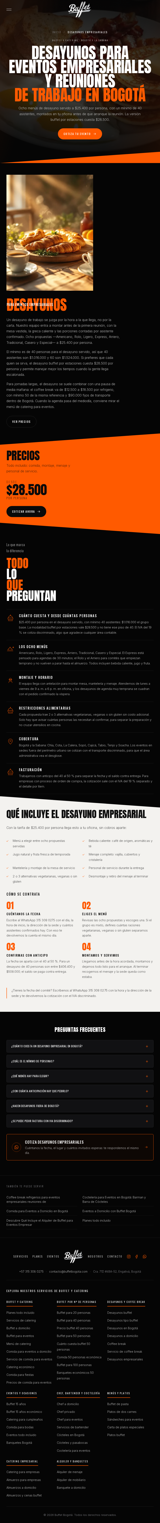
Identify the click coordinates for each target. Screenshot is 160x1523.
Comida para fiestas (20, 1374)
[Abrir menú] (8, 9)
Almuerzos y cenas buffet (24, 1495)
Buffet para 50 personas (73, 1336)
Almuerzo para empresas (23, 1480)
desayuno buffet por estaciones (57, 363)
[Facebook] (137, 1256)
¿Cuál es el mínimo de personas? (32, 1061)
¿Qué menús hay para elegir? (30, 1076)
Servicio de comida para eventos (29, 1359)
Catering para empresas (23, 1472)
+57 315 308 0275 (31, 1271)
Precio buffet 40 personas (75, 1328)
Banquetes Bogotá (19, 1442)
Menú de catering (18, 1344)
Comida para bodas (20, 1427)
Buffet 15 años (16, 1404)
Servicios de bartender (73, 1427)
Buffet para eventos (20, 1336)
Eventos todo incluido (21, 1435)
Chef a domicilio (68, 1404)
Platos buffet (116, 1435)
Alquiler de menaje (69, 1472)
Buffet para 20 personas (73, 1312)
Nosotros (95, 1256)
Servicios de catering (21, 1320)
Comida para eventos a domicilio (28, 1351)
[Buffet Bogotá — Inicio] (80, 9)
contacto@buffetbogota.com (68, 1271)
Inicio (56, 32)
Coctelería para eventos (73, 1450)
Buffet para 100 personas (74, 1365)
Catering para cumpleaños (24, 1419)
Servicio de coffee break (124, 1351)
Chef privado (66, 1411)
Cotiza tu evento (77, 134)
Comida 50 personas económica (79, 1357)
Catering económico (20, 1367)
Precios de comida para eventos (28, 1382)
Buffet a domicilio (18, 1328)
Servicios (21, 1256)
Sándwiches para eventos (125, 1419)
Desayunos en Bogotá (122, 1328)
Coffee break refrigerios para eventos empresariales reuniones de (33, 1199)
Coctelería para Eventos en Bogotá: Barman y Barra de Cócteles (114, 1199)
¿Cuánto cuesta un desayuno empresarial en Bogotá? (47, 1046)
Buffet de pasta (118, 1404)
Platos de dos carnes (121, 1411)
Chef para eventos (70, 1419)
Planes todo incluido (96, 1220)
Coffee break (116, 1344)
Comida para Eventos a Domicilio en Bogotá (37, 1211)
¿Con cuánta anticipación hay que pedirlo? (40, 1091)
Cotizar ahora (23, 511)
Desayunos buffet (119, 1312)
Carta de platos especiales (125, 1427)
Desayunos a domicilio (122, 1336)
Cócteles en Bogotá (70, 1435)
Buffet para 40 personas (73, 1320)
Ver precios (21, 421)
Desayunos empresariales (125, 1359)
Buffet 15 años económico (24, 1411)
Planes (37, 1256)
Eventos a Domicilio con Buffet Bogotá (109, 1211)
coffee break (44, 389)
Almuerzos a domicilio (21, 1487)
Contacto (114, 1256)
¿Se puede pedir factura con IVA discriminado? (42, 1121)
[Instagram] (129, 1256)
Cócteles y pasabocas (72, 1442)
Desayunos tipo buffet (122, 1320)
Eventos (53, 1256)
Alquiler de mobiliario (71, 1480)
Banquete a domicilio (71, 1487)
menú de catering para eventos (30, 407)
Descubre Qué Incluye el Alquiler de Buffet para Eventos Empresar (39, 1222)
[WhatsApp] (144, 1256)
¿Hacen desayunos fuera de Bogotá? (35, 1106)
